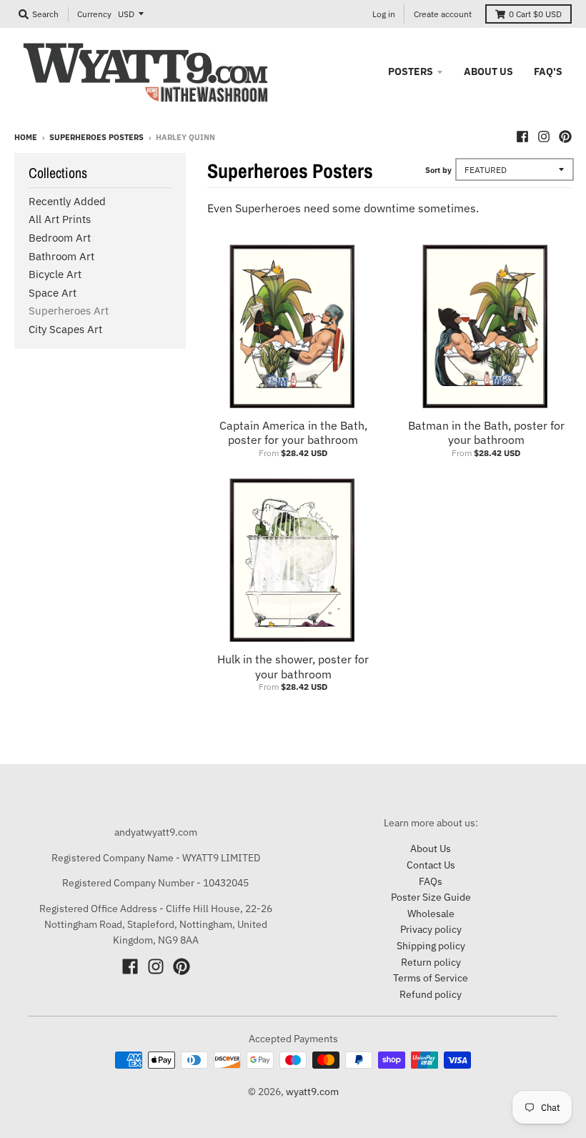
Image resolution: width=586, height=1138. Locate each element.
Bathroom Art (61, 256)
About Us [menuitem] (488, 71)
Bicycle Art (55, 274)
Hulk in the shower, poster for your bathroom (293, 666)
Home (25, 137)
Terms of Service (430, 977)
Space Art (52, 293)
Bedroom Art (60, 237)
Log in (383, 14)
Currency (94, 14)
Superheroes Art (69, 310)
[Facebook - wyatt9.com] (522, 136)
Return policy (431, 962)
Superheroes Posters (96, 137)
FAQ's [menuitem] (548, 71)
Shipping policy (431, 945)
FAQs (430, 881)
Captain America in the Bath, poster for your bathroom (293, 432)
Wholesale (431, 913)
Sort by (438, 170)
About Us (430, 848)
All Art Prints (60, 219)
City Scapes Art (65, 329)
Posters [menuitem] (410, 71)
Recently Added (67, 201)
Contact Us (431, 865)
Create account (443, 14)
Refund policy (430, 994)
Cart (535, 14)
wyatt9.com (312, 1091)
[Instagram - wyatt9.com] (543, 136)
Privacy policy (431, 929)
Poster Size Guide (431, 897)
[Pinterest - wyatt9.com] (565, 136)
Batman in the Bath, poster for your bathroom (486, 432)
